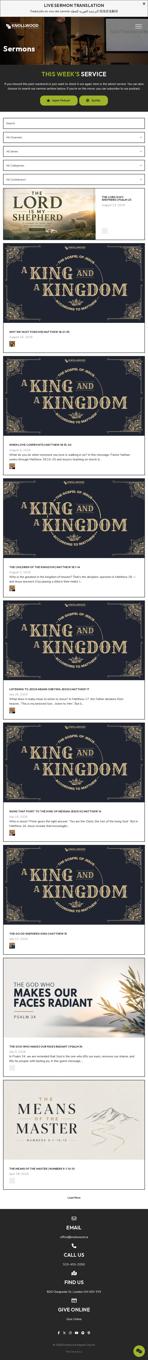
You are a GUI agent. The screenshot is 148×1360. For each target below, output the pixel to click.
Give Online (74, 1319)
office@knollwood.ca (74, 1237)
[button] (138, 26)
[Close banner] (144, 4)
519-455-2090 (74, 1264)
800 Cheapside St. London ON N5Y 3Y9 (74, 1292)
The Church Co (74, 1351)
